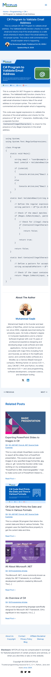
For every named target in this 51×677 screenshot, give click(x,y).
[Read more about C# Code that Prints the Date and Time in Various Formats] (25, 493)
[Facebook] (22, 672)
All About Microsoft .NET (18, 566)
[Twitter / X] (23, 380)
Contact (21, 636)
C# (6, 445)
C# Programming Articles (18, 571)
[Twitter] (25, 672)
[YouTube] (29, 672)
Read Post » (10, 479)
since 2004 (27, 668)
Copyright (11, 639)
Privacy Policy (26, 639)
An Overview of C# (15, 598)
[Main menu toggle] (46, 5)
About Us (9, 636)
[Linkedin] (28, 380)
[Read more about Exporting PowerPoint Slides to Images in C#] (25, 423)
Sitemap (40, 639)
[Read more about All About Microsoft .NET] (25, 552)
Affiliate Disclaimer (37, 636)
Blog (25, 642)
